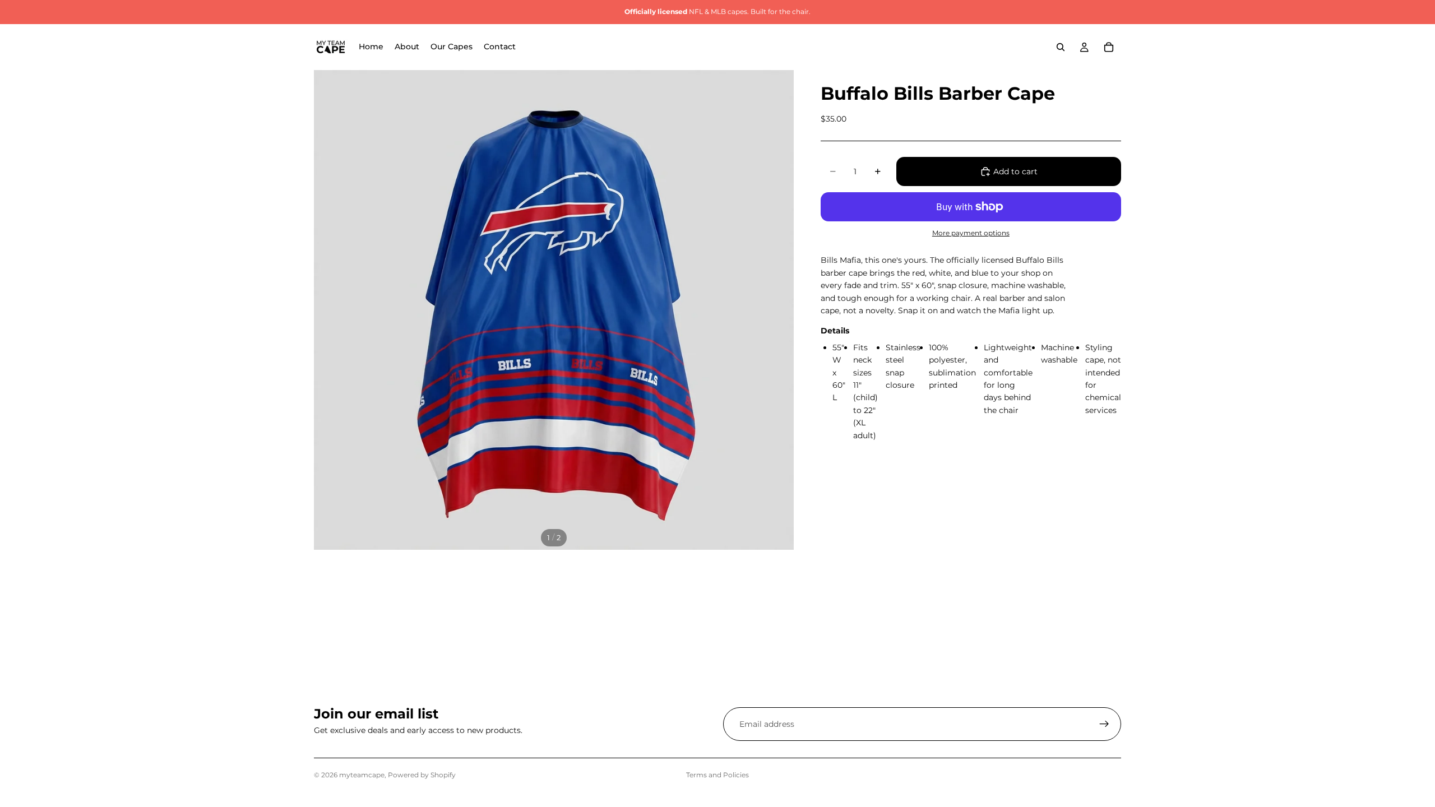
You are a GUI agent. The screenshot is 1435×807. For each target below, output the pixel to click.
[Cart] (1108, 47)
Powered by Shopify (422, 775)
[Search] (1060, 47)
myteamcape (362, 775)
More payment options (971, 233)
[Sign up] (1104, 724)
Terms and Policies (717, 775)
